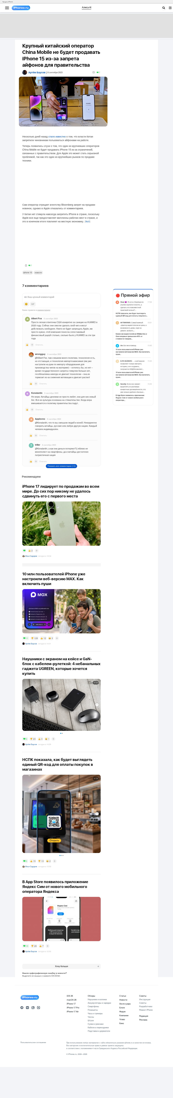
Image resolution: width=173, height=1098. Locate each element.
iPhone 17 (71, 1003)
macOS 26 (71, 999)
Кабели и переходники (98, 1027)
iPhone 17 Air (73, 1011)
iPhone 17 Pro (73, 1007)
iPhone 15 (27, 272)
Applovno (40, 418)
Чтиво (122, 1019)
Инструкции (144, 999)
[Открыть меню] (7, 8)
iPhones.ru (72, 1054)
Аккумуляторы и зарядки (99, 1002)
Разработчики (145, 1006)
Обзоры (91, 995)
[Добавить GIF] (33, 304)
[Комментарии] (24, 551)
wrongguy (40, 354)
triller (37, 444)
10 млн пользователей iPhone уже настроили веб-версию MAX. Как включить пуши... (133, 351)
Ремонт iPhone (146, 1009)
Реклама (143, 1019)
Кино (121, 1023)
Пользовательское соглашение (33, 1042)
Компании (123, 1015)
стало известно (57, 136)
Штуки (91, 1020)
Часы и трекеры (95, 1013)
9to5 (87, 222)
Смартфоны (93, 1006)
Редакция (143, 1015)
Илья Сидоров (31, 556)
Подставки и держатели (99, 1030)
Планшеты (93, 1009)
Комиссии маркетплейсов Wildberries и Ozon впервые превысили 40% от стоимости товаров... (131, 336)
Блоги (122, 1007)
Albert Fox (36, 318)
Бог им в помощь (128, 345)
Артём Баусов (31, 643)
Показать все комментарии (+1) (62, 466)
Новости (38, 272)
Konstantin (36, 392)
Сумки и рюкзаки (95, 1023)
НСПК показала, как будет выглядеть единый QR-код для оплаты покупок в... (131, 314)
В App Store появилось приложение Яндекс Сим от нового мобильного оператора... (130, 397)
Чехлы (91, 1016)
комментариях (43, 310)
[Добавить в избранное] (94, 72)
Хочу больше (61, 966)
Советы (142, 995)
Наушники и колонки (97, 999)
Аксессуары (125, 1003)
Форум (122, 1011)
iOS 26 (70, 995)
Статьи (122, 995)
